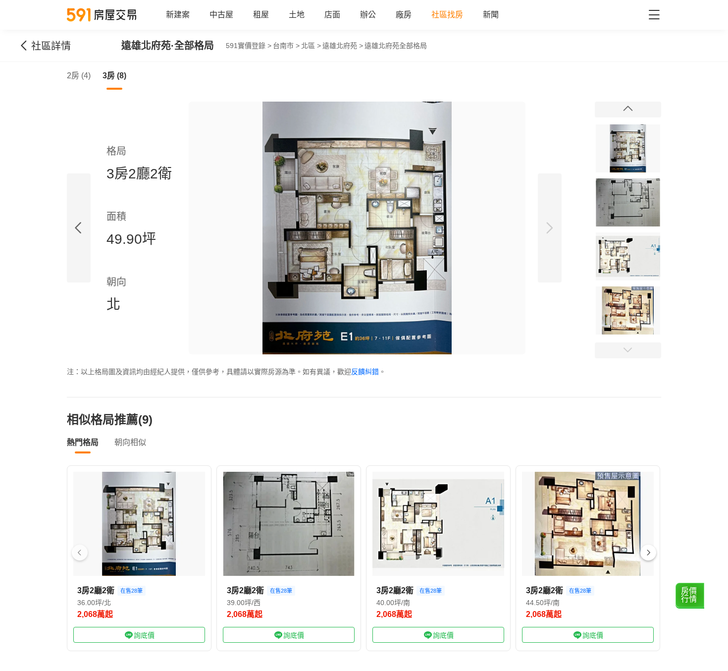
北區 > (311, 46)
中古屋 (221, 14)
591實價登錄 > (248, 46)
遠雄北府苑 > (342, 46)
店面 (332, 14)
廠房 (404, 14)
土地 (297, 14)
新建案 (178, 14)
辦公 (368, 14)
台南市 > (286, 46)
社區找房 (447, 14)
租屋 (261, 14)
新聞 (491, 14)
